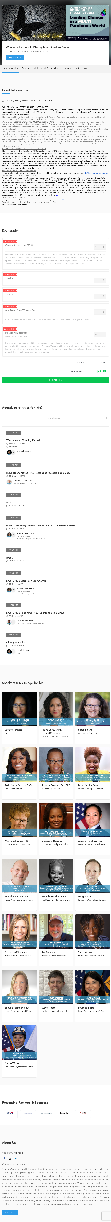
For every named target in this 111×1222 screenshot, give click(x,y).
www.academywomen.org (15, 1164)
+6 (13, 535)
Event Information (10, 68)
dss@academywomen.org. (96, 173)
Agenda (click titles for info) (35, 68)
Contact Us (10, 1213)
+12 (13, 590)
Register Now (15, 58)
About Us (9, 1142)
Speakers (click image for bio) (64, 68)
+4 (13, 452)
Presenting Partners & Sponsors (25, 1102)
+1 (13, 651)
